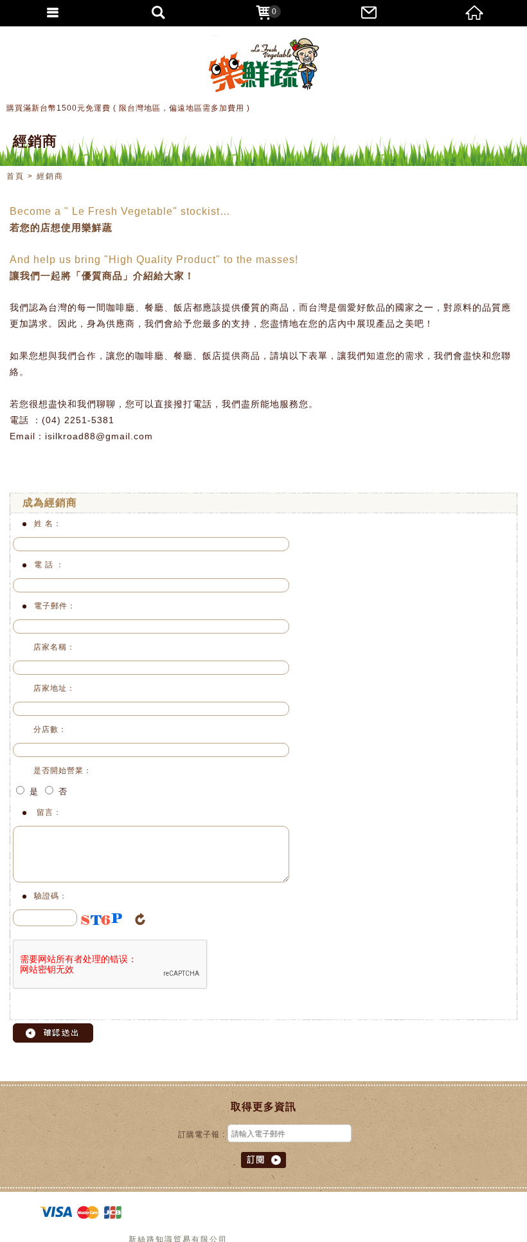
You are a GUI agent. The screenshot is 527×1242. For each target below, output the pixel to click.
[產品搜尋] (158, 13)
